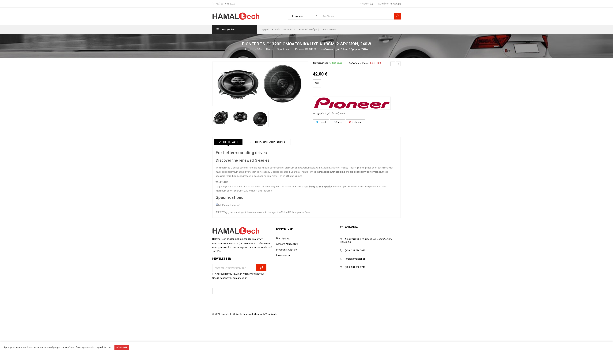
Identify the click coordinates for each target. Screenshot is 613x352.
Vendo (274, 314)
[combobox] (303, 16)
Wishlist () (367, 3)
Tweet (322, 122)
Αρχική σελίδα (253, 49)
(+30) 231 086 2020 (225, 3)
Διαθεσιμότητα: (321, 63)
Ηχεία (269, 49)
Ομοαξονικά (284, 49)
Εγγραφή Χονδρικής (286, 249)
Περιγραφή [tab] (230, 142)
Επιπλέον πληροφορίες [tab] (269, 142)
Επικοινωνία (283, 255)
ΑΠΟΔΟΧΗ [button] (121, 347)
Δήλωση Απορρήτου (287, 244)
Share (339, 122)
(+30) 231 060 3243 (355, 267)
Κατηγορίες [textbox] (298, 16)
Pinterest (357, 122)
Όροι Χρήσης (283, 238)
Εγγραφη (261, 267)
